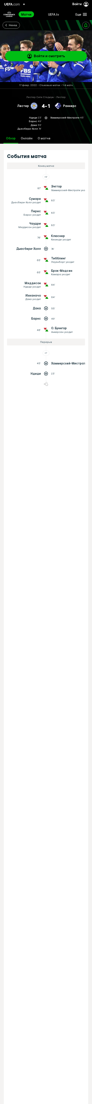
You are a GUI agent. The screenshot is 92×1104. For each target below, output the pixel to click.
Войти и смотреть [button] (49, 56)
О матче (44, 138)
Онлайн (27, 138)
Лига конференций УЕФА (9, 14)
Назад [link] (13, 24)
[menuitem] (31, 14)
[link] (26, 14)
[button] (80, 14)
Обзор (11, 138)
